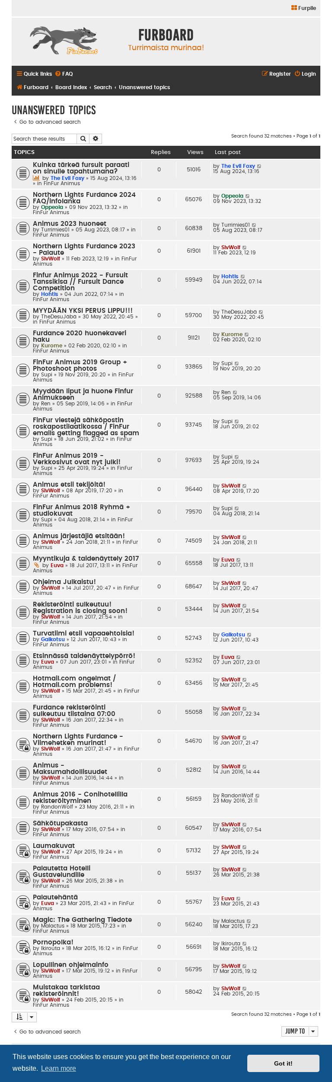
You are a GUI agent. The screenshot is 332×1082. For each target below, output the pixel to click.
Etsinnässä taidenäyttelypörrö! (84, 656)
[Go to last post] (259, 166)
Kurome (51, 345)
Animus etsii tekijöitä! (69, 485)
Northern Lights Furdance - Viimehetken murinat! (78, 739)
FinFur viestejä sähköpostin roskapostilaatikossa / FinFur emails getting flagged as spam (86, 427)
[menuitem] (303, 8)
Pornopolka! (53, 942)
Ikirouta (50, 948)
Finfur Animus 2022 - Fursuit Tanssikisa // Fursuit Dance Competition (80, 282)
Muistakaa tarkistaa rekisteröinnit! (66, 990)
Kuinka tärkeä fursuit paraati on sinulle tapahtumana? (81, 168)
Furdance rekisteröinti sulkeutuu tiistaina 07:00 (74, 710)
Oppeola (52, 207)
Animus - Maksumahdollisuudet (70, 768)
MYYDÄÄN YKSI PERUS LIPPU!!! (83, 311)
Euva (57, 565)
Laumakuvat (54, 846)
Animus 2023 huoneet (69, 224)
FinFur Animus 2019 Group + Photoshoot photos (80, 365)
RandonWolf (57, 806)
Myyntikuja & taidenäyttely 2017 (86, 558)
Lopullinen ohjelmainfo (71, 965)
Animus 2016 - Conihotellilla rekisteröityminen (80, 797)
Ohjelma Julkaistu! (64, 582)
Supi (46, 374)
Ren (46, 403)
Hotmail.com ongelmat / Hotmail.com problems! (74, 681)
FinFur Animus (62, 183)
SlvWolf (50, 258)
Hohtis (49, 294)
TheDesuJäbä (59, 316)
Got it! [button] (283, 1063)
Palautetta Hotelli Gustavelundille (61, 871)
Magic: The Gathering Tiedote (82, 920)
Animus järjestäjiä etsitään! (79, 536)
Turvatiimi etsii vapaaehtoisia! (83, 633)
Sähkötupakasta (60, 823)
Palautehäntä (55, 897)
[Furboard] (63, 41)
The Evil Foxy (67, 178)
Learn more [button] (58, 1068)
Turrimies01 (55, 229)
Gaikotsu (53, 639)
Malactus (52, 925)
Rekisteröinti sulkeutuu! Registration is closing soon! (80, 607)
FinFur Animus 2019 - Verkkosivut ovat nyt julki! (77, 459)
